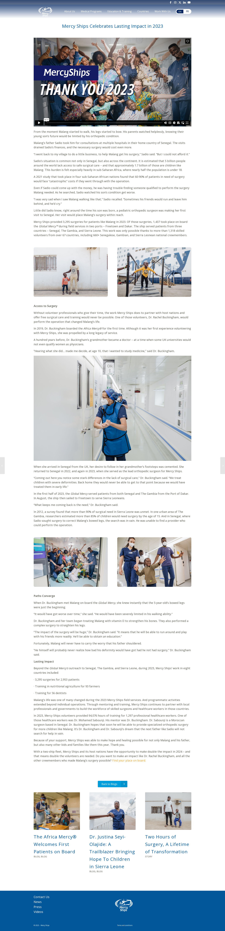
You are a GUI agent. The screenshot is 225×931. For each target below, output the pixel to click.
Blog (37, 856)
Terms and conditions (124, 925)
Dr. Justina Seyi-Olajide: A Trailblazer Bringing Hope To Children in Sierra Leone (112, 852)
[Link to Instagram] (175, 2)
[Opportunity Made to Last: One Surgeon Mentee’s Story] (222, 465)
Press (38, 907)
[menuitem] (69, 11)
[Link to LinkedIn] (184, 2)
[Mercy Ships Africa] (45, 11)
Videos (38, 912)
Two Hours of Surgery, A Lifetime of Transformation (167, 844)
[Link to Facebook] (170, 2)
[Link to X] (180, 2)
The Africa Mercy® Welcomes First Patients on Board (55, 844)
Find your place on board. (129, 760)
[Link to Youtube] (189, 2)
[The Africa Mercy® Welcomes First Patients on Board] (57, 811)
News (38, 902)
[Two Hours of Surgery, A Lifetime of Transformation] (168, 811)
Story (148, 856)
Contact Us (41, 897)
